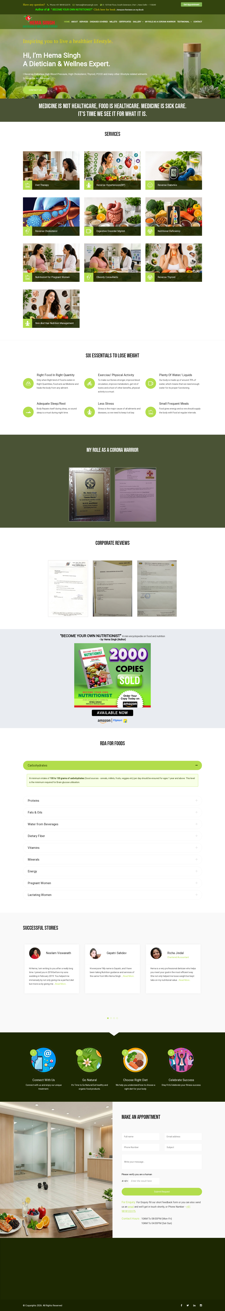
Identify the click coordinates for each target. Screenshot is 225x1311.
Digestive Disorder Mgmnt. (110, 231)
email (131, 1206)
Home (67, 22)
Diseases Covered (99, 22)
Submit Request (162, 1191)
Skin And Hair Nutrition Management (54, 323)
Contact (197, 22)
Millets (113, 22)
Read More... (68, 976)
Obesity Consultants (107, 277)
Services (83, 22)
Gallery (137, 22)
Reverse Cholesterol (46, 231)
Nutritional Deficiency (169, 231)
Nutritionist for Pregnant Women (52, 277)
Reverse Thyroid (166, 277)
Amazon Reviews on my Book (130, 9)
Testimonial (183, 22)
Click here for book (105, 9)
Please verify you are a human (137, 1174)
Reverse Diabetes (167, 185)
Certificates (125, 22)
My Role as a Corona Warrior (160, 22)
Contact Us (35, 90)
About (74, 22)
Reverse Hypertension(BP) (110, 185)
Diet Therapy (42, 185)
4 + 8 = (125, 1181)
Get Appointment (191, 4)
